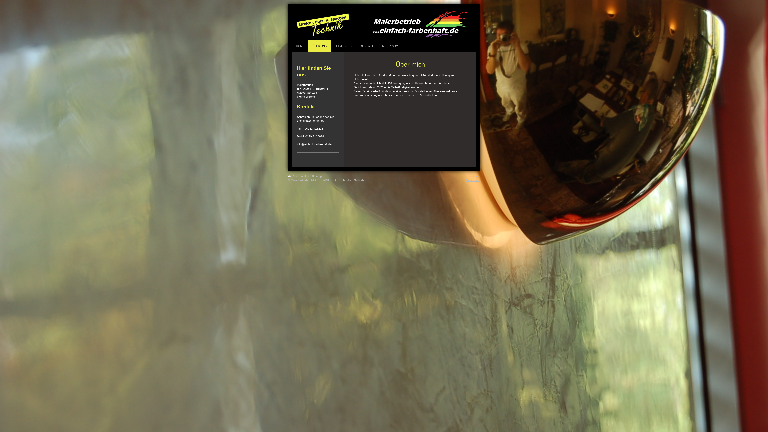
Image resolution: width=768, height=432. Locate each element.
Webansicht (472, 180)
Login (476, 176)
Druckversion (301, 176)
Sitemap (316, 176)
